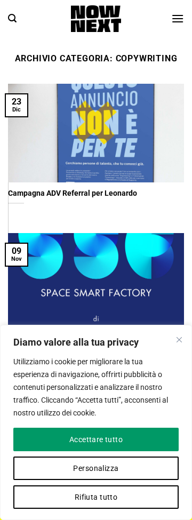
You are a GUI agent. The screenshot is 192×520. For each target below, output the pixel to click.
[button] (12, 18)
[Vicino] (179, 339)
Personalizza (95, 468)
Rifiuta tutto (96, 497)
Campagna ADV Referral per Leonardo (72, 193)
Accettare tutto (96, 439)
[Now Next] (96, 18)
